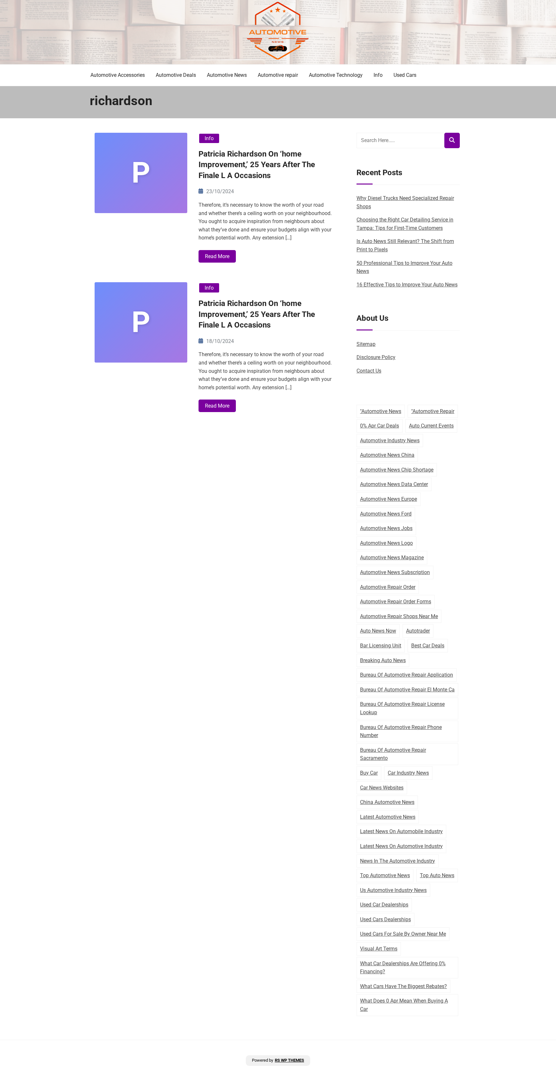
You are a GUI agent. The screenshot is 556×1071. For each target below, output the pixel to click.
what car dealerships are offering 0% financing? (403, 967)
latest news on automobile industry (401, 831)
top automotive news (385, 875)
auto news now (378, 631)
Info (378, 75)
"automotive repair (432, 411)
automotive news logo (386, 543)
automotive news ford (386, 514)
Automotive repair (278, 75)
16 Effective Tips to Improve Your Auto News (407, 285)
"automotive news (380, 411)
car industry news (408, 773)
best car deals (427, 646)
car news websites (381, 788)
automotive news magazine (392, 557)
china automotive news (387, 802)
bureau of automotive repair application (406, 675)
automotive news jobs (386, 528)
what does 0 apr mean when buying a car (404, 1005)
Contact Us (369, 371)
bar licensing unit (380, 646)
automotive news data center (394, 484)
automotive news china (387, 455)
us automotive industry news (393, 890)
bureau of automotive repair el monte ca (407, 690)
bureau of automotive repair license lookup (402, 708)
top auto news (437, 875)
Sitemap (366, 344)
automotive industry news (390, 440)
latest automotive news (387, 817)
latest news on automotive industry (401, 846)
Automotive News (227, 75)
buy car (369, 773)
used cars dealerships (385, 919)
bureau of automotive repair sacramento (393, 754)
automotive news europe (388, 499)
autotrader (418, 631)
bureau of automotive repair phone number (401, 731)
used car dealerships (384, 905)
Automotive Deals (176, 75)
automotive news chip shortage (396, 470)
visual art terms (378, 949)
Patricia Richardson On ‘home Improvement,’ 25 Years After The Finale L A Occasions (257, 164)
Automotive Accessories (117, 75)
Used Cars (405, 75)
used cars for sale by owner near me (403, 934)
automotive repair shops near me (399, 616)
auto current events (431, 426)
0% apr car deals (379, 426)
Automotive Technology (336, 75)
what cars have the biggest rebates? (403, 986)
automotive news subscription (395, 572)
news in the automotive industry (397, 861)
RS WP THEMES (289, 1060)
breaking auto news (383, 660)
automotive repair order (387, 587)
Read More (217, 256)
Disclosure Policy (376, 357)
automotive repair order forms (395, 601)
